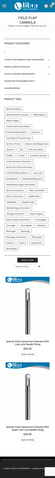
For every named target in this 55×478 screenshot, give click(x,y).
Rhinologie (11, 231)
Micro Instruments (37, 190)
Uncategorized (12, 88)
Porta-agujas (40, 219)
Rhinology (25, 231)
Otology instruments (15, 213)
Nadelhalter (11, 202)
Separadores (36, 243)
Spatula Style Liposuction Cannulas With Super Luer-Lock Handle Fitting (27, 428)
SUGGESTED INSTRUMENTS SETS (19, 81)
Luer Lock (37, 173)
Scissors (22, 243)
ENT (21, 149)
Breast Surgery (12, 120)
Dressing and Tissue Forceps (18, 138)
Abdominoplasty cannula (17, 114)
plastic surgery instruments (18, 219)
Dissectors (35, 132)
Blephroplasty (40, 114)
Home (11, 25)
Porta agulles (26, 225)
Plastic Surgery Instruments (19, 74)
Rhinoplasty (37, 237)
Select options (27, 354)
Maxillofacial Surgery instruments (20, 184)
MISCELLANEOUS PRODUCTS (17, 66)
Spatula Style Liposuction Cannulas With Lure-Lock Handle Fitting (27, 343)
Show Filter (27, 260)
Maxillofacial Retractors (32, 178)
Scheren (9, 243)
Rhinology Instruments (16, 237)
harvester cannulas (38, 155)
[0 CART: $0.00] (52, 7)
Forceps (21, 155)
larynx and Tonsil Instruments (19, 167)
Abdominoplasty (13, 109)
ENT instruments (36, 149)
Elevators (10, 149)
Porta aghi (10, 225)
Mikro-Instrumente (14, 196)
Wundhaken (11, 248)
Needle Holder (28, 202)
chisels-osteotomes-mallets (18, 126)
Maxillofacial (11, 178)
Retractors (41, 225)
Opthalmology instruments (18, 208)
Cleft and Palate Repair (16, 132)
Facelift (9, 155)
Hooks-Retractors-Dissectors (18, 161)
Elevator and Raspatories (37, 143)
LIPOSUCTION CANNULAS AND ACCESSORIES (24, 59)
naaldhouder (34, 196)
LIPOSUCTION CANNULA (17, 173)
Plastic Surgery (36, 213)
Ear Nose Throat (13, 143)
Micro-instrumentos (15, 190)
